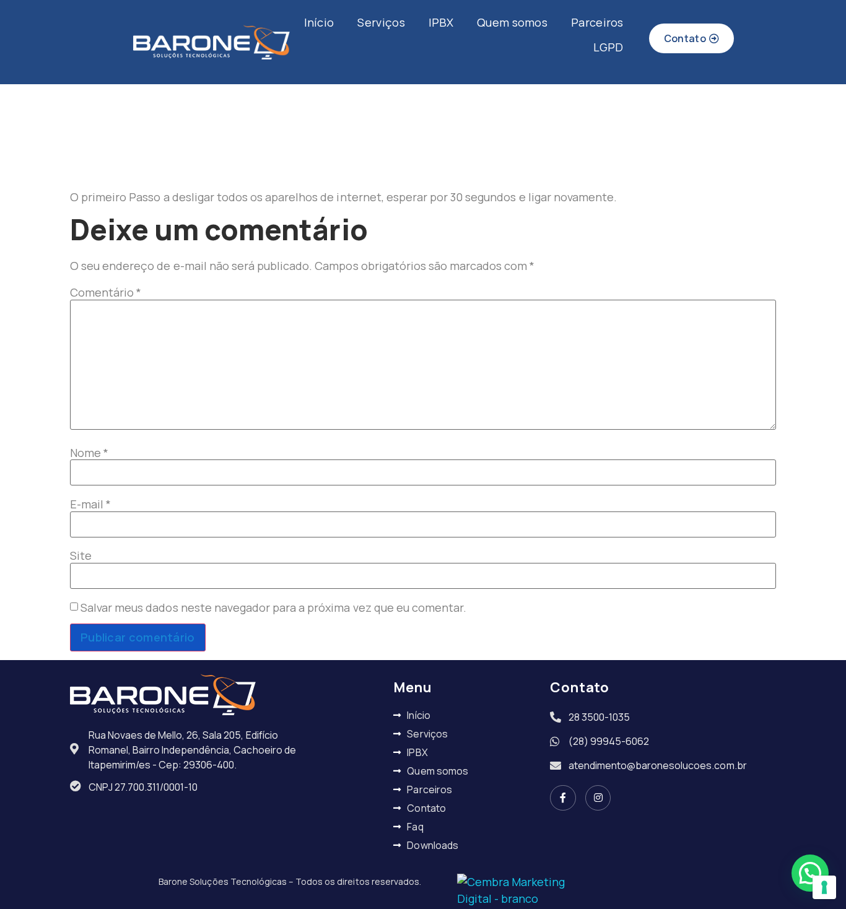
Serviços (380, 22)
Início (319, 22)
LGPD (608, 47)
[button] (810, 873)
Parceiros (597, 22)
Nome (89, 452)
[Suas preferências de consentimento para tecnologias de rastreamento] (824, 887)
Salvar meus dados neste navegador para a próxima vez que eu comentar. (273, 607)
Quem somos (512, 22)
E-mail (90, 504)
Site (81, 555)
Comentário (105, 292)
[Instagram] (598, 798)
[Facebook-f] (563, 798)
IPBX (441, 22)
